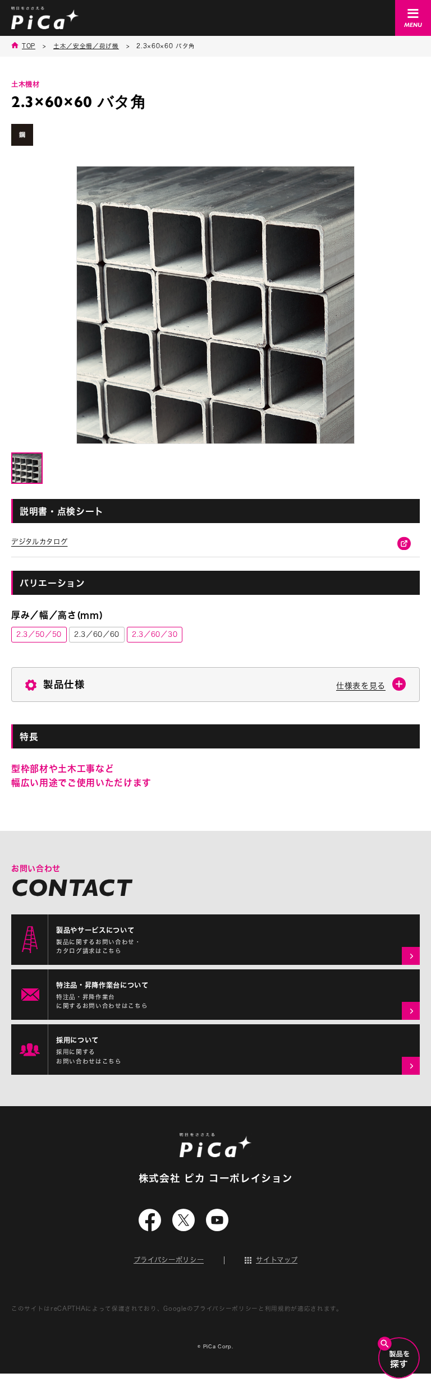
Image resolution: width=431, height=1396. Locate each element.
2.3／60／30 (154, 634)
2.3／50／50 (39, 634)
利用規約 (278, 1308)
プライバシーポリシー (169, 1259)
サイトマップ (276, 1259)
